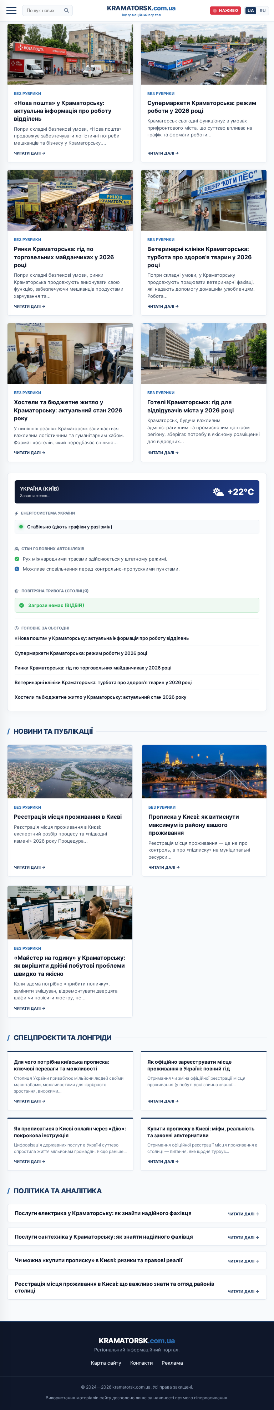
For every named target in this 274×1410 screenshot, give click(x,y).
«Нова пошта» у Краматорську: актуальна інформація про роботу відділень (62, 110)
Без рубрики (27, 93)
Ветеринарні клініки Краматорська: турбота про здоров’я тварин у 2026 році (199, 257)
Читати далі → (30, 153)
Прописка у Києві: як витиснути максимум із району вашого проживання (193, 824)
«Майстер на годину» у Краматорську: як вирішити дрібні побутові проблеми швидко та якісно (69, 965)
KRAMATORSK (141, 10)
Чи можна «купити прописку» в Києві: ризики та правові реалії (98, 1260)
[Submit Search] (66, 10)
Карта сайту (106, 1363)
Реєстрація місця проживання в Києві (68, 816)
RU (263, 10)
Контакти (141, 1363)
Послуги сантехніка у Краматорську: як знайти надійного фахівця (104, 1236)
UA (251, 10)
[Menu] (11, 10)
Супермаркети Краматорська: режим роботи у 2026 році (81, 653)
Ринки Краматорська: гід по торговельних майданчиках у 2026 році (64, 257)
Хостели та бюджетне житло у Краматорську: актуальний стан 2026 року (68, 410)
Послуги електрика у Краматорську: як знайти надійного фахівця (103, 1213)
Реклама (172, 1363)
